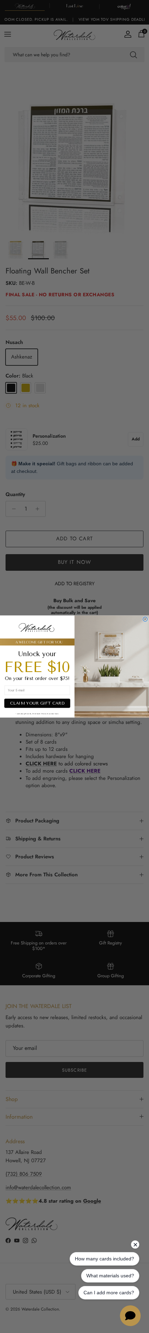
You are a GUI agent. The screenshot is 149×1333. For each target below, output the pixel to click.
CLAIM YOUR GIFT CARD (37, 703)
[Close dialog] (145, 619)
